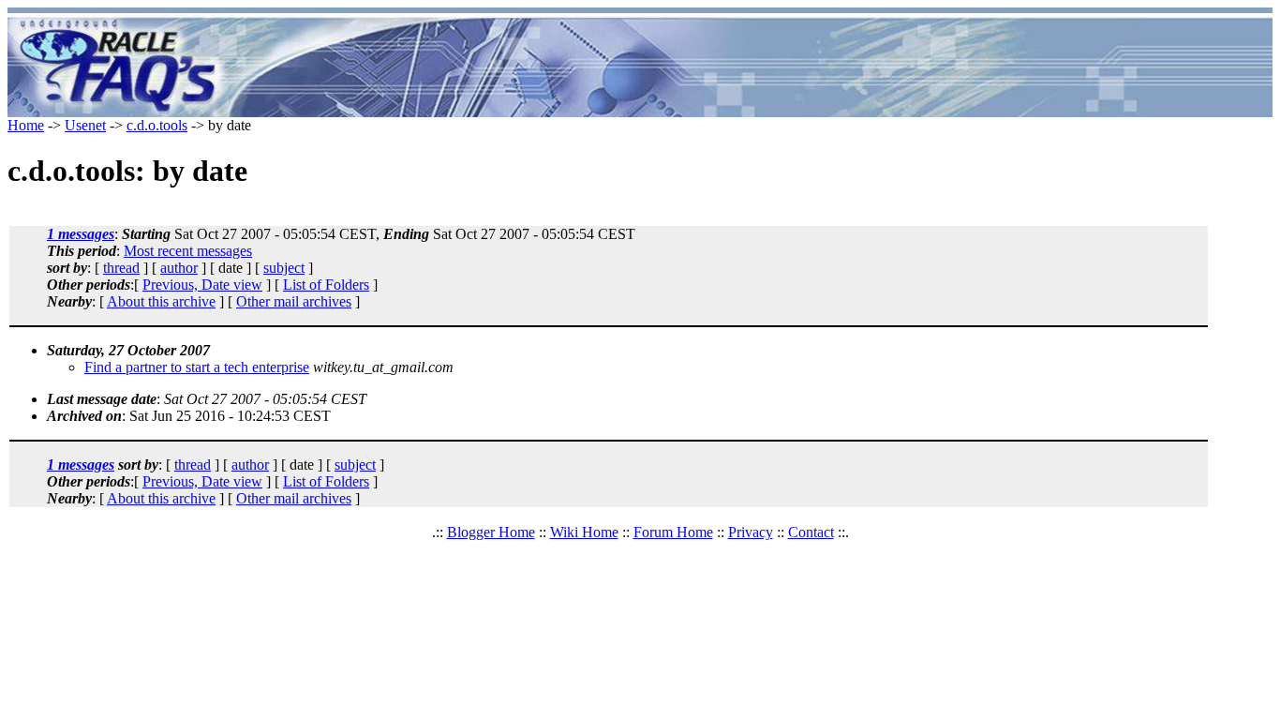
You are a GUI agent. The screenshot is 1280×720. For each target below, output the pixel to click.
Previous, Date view (202, 284)
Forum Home (673, 532)
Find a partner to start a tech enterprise (196, 367)
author (179, 268)
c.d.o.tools (157, 125)
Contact (811, 532)
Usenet (85, 125)
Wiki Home (584, 532)
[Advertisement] (750, 65)
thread (121, 268)
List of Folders (326, 284)
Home (25, 125)
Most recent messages (188, 251)
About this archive (161, 301)
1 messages (80, 234)
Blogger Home (491, 532)
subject (284, 268)
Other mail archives (293, 301)
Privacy (750, 532)
